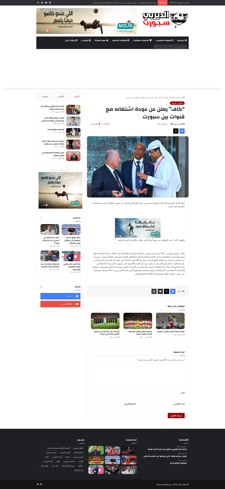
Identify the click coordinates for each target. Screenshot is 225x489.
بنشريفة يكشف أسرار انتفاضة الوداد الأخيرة (50, 265)
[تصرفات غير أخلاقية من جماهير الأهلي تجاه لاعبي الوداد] (105, 321)
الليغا (46, 457)
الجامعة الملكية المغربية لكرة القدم (58, 448)
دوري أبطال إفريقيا (68, 466)
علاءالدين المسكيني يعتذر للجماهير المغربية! (72, 266)
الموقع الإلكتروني (130, 404)
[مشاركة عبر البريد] (160, 291)
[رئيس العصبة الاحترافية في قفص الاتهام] (73, 156)
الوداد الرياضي (48, 461)
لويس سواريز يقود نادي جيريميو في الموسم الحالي (52, 119)
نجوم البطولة (100, 40)
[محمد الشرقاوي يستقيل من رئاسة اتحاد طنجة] (73, 110)
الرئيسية (181, 40)
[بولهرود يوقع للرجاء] (73, 133)
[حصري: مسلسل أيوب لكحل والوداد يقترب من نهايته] (73, 144)
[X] (175, 131)
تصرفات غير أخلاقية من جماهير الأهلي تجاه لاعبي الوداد (107, 333)
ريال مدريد (55, 466)
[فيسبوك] (182, 131)
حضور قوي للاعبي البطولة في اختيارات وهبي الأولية (72, 240)
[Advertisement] (112, 68)
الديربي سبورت (178, 124)
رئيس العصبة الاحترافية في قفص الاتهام (53, 154)
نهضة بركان (44, 466)
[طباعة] (154, 291)
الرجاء (67, 457)
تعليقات (45, 96)
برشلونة (80, 466)
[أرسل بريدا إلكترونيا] (171, 124)
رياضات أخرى (70, 40)
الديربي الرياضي (51, 452)
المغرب (80, 461)
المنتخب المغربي (68, 461)
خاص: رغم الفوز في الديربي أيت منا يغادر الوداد (50, 240)
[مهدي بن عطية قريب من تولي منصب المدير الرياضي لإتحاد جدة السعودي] (96, 450)
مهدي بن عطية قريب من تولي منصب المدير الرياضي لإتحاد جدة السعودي (130, 3)
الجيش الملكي (78, 452)
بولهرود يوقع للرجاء (55, 129)
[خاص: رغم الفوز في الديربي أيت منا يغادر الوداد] (49, 229)
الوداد (58, 461)
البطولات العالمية (119, 40)
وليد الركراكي (78, 470)
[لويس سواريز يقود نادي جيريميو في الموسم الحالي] (73, 121)
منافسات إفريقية (169, 97)
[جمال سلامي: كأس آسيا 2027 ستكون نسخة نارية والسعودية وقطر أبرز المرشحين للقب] (112, 469)
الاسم (183, 393)
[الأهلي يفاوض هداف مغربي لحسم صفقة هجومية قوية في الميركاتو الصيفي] (96, 460)
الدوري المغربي (65, 452)
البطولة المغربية (164, 40)
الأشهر (76, 96)
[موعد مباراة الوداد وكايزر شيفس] (170, 321)
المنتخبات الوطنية (141, 40)
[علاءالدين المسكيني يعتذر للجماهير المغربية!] (71, 256)
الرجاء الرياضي (57, 457)
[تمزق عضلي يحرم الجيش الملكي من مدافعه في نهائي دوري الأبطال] (129, 450)
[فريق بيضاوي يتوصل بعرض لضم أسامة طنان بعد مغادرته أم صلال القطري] (129, 460)
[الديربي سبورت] (164, 20)
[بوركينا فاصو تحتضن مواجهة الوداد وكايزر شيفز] (137, 321)
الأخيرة (61, 96)
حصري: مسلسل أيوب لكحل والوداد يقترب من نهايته (53, 142)
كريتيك (85, 40)
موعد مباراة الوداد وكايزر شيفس (171, 331)
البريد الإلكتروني (179, 404)
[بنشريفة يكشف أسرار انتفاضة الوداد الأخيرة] (49, 256)
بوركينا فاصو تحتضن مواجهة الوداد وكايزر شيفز (140, 333)
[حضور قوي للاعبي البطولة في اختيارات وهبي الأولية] (71, 229)
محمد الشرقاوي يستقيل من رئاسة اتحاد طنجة (52, 108)
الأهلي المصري (78, 448)
